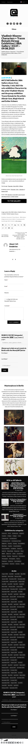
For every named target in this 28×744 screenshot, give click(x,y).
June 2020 (4, 634)
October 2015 (13, 680)
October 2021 (13, 619)
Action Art (4, 533)
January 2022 (13, 617)
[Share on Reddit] (2, 228)
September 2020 (5, 632)
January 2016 (13, 677)
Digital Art (4, 543)
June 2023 (4, 604)
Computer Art (5, 538)
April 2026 (4, 576)
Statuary (18, 563)
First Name (4, 353)
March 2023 (22, 604)
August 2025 (21, 581)
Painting (23, 233)
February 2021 (5, 627)
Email (6, 286)
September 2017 (5, 662)
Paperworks (15, 556)
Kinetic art (19, 548)
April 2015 (16, 685)
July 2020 (20, 632)
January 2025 (19, 586)
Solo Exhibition (17, 561)
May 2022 (10, 614)
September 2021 (5, 622)
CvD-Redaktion (4, 235)
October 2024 (22, 589)
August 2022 (14, 611)
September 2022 (5, 611)
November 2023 (5, 599)
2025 (7, 236)
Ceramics (4, 535)
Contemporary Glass (16, 541)
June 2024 (4, 594)
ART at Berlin (18, 221)
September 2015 (5, 682)
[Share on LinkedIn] (15, 225)
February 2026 (18, 576)
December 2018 (20, 647)
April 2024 (16, 594)
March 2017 (22, 665)
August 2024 (14, 591)
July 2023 (20, 601)
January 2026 (5, 579)
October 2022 (13, 609)
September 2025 (13, 581)
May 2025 (16, 584)
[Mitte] (14, 235)
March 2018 (22, 655)
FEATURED (18, 238)
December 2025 (12, 579)
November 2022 (5, 609)
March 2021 (22, 624)
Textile (22, 563)
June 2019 (4, 644)
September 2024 (5, 591)
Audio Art (21, 533)
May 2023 (10, 604)
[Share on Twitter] (9, 225)
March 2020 (22, 634)
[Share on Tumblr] (21, 225)
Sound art (12, 563)
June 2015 (4, 685)
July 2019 (20, 642)
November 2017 (5, 660)
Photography (5, 558)
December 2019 (20, 637)
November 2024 (14, 589)
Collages (9, 535)
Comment (7, 305)
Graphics (10, 546)
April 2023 (16, 604)
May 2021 (10, 624)
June (5, 236)
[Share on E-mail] (9, 228)
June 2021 (4, 624)
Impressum (10, 2)
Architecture (15, 533)
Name (6, 280)
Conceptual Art (13, 538)
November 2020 (5, 629)
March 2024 (22, 594)
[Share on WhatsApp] (6, 225)
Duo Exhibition (21, 543)
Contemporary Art (18, 232)
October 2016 (13, 670)
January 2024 (13, 596)
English (24, 2)
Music (22, 551)
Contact (3, 2)
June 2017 (4, 665)
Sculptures (4, 561)
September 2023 (5, 601)
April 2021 (16, 624)
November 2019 (5, 639)
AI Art (9, 533)
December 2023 (20, 596)
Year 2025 (23, 238)
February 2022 (5, 617)
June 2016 (4, 675)
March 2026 (10, 576)
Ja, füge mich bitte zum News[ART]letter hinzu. (11, 300)
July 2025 (4, 584)
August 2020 (14, 632)
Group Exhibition (17, 546)
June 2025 (10, 584)
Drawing (10, 543)
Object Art (8, 553)
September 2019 (5, 642)
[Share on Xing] (6, 228)
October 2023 (13, 599)
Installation (13, 548)
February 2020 (5, 637)
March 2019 (22, 644)
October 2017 (13, 660)
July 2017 (20, 662)
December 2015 (20, 677)
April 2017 (16, 665)
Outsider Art (20, 553)
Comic (19, 535)
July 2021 (20, 622)
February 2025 (12, 586)
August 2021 (14, 622)
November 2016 (5, 670)
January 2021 (13, 627)
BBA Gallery (18, 235)
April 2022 (16, 614)
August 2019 (14, 642)
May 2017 (10, 665)
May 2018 (10, 655)
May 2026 (23, 573)
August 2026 (5, 573)
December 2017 (20, 657)
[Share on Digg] (18, 225)
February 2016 (5, 677)
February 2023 (5, 606)
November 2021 (5, 619)
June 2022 (4, 614)
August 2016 (14, 672)
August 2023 (14, 601)
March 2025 (4, 586)
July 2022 (20, 611)
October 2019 (13, 639)
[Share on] (24, 225)
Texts (3, 566)
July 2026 (11, 573)
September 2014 (13, 687)
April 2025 (21, 584)
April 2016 (16, 675)
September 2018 (5, 652)
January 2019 (13, 647)
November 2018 (5, 649)
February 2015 (5, 687)
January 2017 (13, 667)
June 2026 (17, 573)
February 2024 (5, 596)
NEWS (3, 553)
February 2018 (5, 657)
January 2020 (13, 637)
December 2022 (20, 606)
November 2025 (21, 579)
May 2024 (10, 594)
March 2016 (22, 675)
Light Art (4, 551)
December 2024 (5, 589)
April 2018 (16, 655)
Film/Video (4, 546)
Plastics (18, 558)
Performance (22, 556)
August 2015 (14, 682)
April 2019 (16, 644)
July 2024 (20, 591)
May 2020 (10, 634)
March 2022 (22, 614)
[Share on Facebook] (2, 225)
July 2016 (20, 672)
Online (13, 553)
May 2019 (10, 644)
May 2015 (10, 685)
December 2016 (20, 667)
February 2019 (5, 647)
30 (2, 236)
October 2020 (13, 629)
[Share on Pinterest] (12, 225)
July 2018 (20, 652)
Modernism (16, 551)
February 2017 (5, 667)
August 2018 (14, 652)
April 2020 (16, 634)
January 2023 (13, 606)
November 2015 (5, 680)
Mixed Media (10, 551)
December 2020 (20, 627)
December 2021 (20, 617)
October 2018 (13, 649)
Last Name (4, 359)
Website (6, 292)
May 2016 (10, 675)
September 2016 (5, 672)
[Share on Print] (12, 228)
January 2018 (13, 657)
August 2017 (14, 662)
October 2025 (5, 581)
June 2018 (4, 655)
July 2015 (20, 682)
